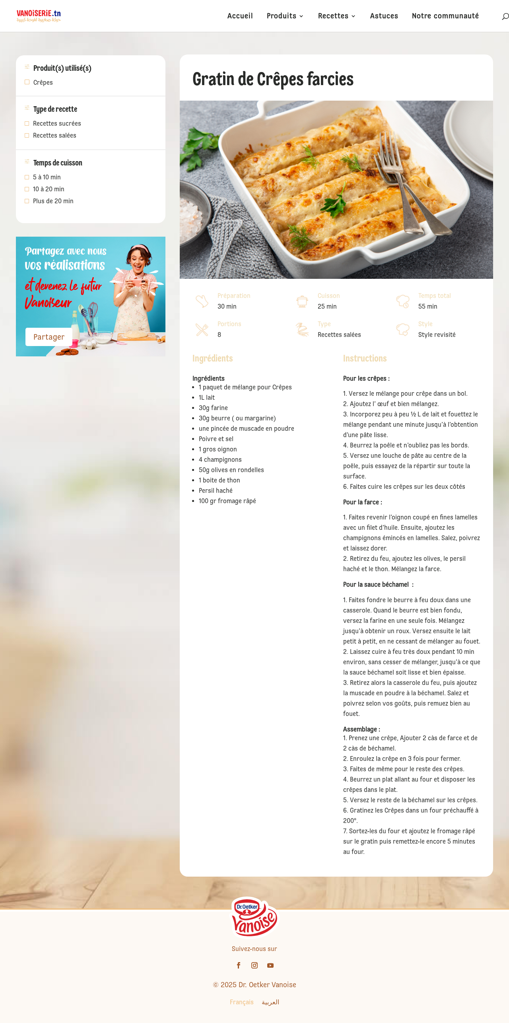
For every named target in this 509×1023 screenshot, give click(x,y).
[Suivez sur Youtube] (270, 965)
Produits (282, 16)
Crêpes (43, 82)
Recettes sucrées (57, 124)
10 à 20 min (48, 190)
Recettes (333, 16)
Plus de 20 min (53, 201)
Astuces (384, 16)
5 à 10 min (47, 178)
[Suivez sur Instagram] (254, 965)
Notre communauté (445, 16)
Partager (48, 337)
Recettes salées (54, 136)
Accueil (240, 16)
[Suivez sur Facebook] (238, 965)
